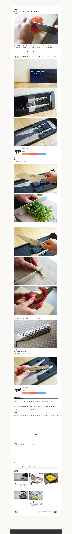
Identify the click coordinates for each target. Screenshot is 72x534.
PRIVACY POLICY (36, 530)
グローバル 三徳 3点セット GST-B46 (27, 150)
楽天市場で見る (34, 392)
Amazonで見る (26, 392)
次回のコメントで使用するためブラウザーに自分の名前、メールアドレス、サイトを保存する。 (27, 466)
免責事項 (40, 530)
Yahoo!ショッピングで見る (42, 392)
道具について (16, 437)
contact (32, 530)
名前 (15, 455)
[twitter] (36, 435)
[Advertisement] (36, 426)
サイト (15, 462)
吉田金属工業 (16, 54)
